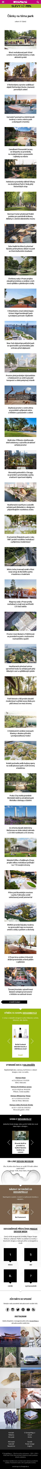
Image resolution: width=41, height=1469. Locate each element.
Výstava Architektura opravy (21, 1087)
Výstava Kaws (21, 1078)
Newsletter (11, 1446)
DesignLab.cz (25, 1466)
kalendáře (29, 1065)
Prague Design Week (25, 1230)
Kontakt (11, 1432)
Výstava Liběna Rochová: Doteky (21, 1105)
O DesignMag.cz (29, 1432)
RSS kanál (11, 1441)
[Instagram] (13, 1310)
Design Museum (25, 1161)
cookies (7, 1463)
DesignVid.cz (24, 1119)
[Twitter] (18, 1310)
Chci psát (11, 1437)
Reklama (11, 1435)
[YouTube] (28, 1310)
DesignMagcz (34, 1321)
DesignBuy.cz (30, 1013)
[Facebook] (7, 1310)
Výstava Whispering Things (20, 1096)
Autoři (30, 1435)
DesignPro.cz (20, 1192)
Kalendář (11, 1444)
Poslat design (29, 1444)
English (29, 1446)
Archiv (30, 1437)
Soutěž (29, 1441)
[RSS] (33, 1310)
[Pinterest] (23, 1310)
